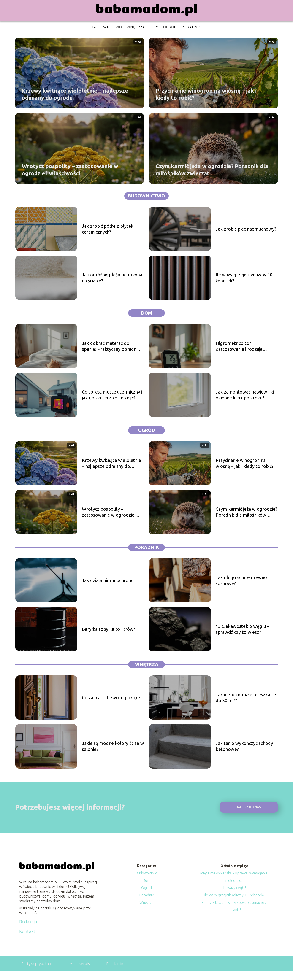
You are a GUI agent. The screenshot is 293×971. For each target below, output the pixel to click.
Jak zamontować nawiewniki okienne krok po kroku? (245, 394)
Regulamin (114, 964)
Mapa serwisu (80, 964)
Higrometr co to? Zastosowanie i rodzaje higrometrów (239, 346)
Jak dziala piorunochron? (107, 580)
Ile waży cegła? (234, 888)
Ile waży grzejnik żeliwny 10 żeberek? (244, 277)
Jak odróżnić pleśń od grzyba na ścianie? (112, 277)
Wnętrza (136, 27)
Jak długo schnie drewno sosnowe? (241, 580)
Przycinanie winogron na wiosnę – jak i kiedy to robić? (206, 94)
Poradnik (191, 27)
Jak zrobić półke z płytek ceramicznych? (107, 229)
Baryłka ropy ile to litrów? (108, 629)
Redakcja (28, 921)
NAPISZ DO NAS (249, 807)
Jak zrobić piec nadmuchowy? (246, 229)
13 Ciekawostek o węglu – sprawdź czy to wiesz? (242, 629)
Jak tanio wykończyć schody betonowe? (244, 746)
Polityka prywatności (38, 964)
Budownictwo (107, 27)
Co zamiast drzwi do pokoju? (111, 697)
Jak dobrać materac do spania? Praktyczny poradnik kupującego (111, 346)
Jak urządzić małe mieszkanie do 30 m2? (246, 697)
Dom (154, 27)
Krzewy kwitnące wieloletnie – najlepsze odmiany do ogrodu (75, 94)
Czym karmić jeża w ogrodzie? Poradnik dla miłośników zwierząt (212, 169)
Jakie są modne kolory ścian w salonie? (113, 746)
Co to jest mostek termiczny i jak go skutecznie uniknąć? (112, 394)
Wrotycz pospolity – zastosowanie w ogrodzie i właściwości (70, 169)
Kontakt (27, 931)
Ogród (170, 27)
